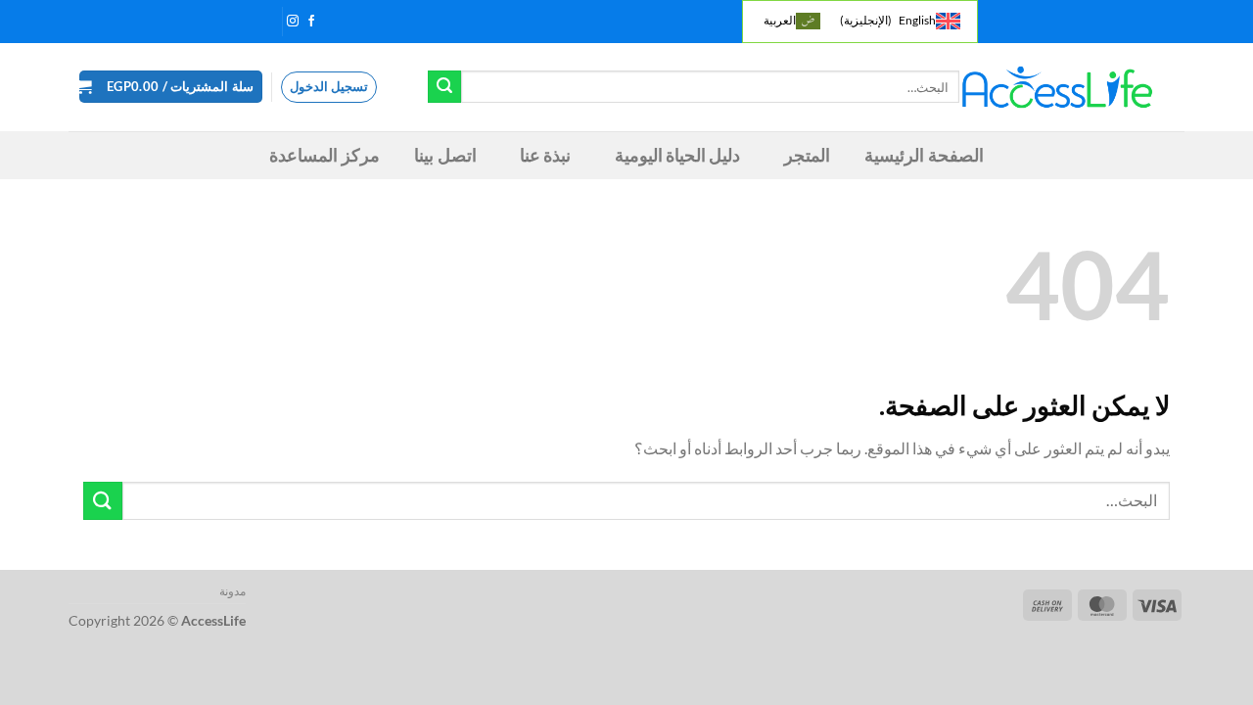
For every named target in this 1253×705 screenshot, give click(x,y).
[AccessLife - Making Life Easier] (1057, 87)
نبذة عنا (545, 155)
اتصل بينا (445, 155)
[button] (170, 86)
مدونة (232, 591)
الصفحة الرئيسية (923, 155)
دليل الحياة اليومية (678, 155)
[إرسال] (444, 87)
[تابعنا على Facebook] (311, 21)
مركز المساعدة (324, 155)
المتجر (807, 155)
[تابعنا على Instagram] (293, 21)
